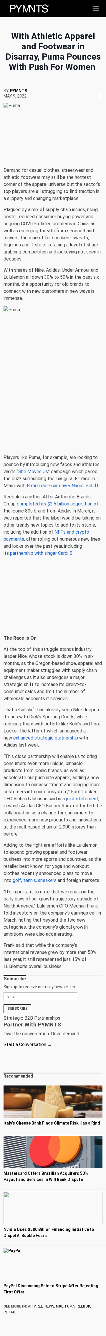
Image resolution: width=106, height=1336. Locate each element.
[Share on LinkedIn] (100, 89)
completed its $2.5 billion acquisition (54, 504)
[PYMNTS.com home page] (29, 8)
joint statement (82, 798)
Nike (59, 1306)
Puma (70, 1306)
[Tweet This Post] (98, 89)
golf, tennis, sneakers (35, 880)
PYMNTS (18, 90)
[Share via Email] (101, 89)
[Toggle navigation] (96, 8)
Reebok (83, 1306)
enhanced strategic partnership (45, 738)
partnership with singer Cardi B (41, 553)
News (49, 1306)
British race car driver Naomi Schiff (63, 485)
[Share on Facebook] (96, 89)
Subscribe (17, 1008)
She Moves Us (33, 471)
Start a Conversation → (28, 1044)
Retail (10, 1312)
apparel (35, 1306)
